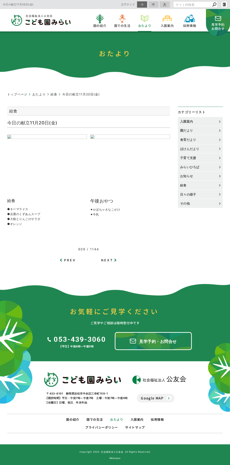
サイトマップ (135, 427)
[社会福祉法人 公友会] (159, 379)
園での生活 (94, 419)
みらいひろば (189, 167)
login (224, 4)
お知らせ (186, 176)
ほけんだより (189, 149)
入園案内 (186, 121)
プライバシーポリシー (101, 427)
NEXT (107, 260)
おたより (116, 419)
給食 (183, 185)
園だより (186, 130)
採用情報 (157, 419)
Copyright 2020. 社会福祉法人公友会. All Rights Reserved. (115, 451)
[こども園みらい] (82, 379)
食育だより (188, 139)
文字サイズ (128, 4)
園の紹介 (72, 419)
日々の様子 (188, 194)
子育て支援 (188, 158)
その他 (186, 203)
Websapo (115, 458)
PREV (70, 260)
